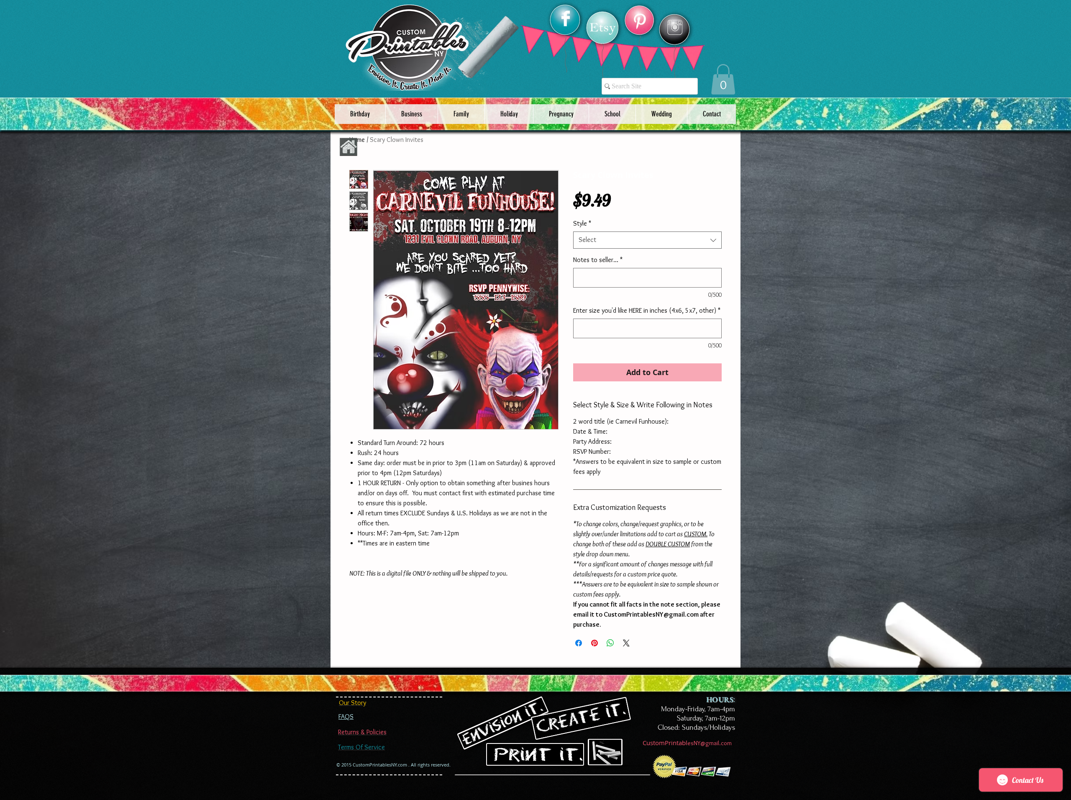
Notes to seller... (598, 260)
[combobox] (647, 240)
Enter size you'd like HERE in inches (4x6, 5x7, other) (646, 310)
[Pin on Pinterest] (594, 643)
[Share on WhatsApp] (610, 643)
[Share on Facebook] (579, 643)
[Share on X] (626, 643)
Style (582, 223)
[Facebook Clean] (566, 18)
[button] (723, 79)
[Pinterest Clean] (640, 21)
